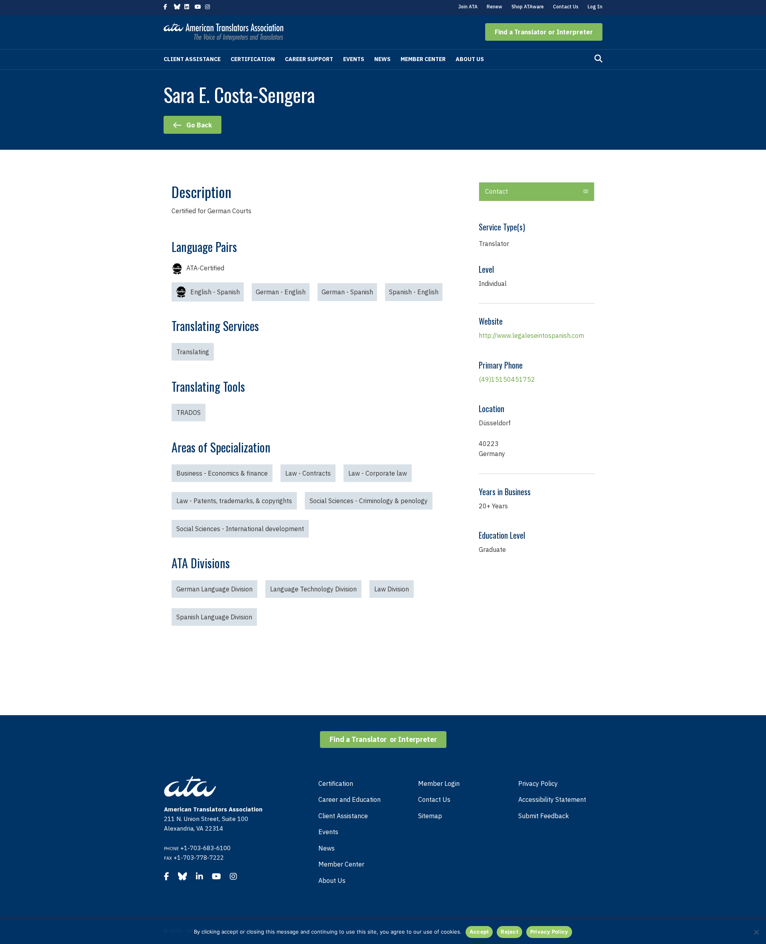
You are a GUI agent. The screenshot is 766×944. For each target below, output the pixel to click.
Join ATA (468, 7)
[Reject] (756, 932)
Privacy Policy (538, 783)
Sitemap (430, 816)
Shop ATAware (527, 7)
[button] (543, 32)
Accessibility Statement (552, 799)
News (382, 59)
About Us (470, 59)
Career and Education (349, 799)
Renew (494, 7)
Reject (509, 931)
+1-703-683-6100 (205, 848)
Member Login (439, 783)
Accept (479, 931)
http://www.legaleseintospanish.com (531, 335)
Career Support (309, 59)
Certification (253, 59)
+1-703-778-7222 (199, 857)
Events (353, 59)
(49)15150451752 (507, 379)
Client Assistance (192, 59)
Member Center (423, 59)
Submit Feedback (543, 816)
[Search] (598, 59)
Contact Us (565, 7)
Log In (595, 7)
